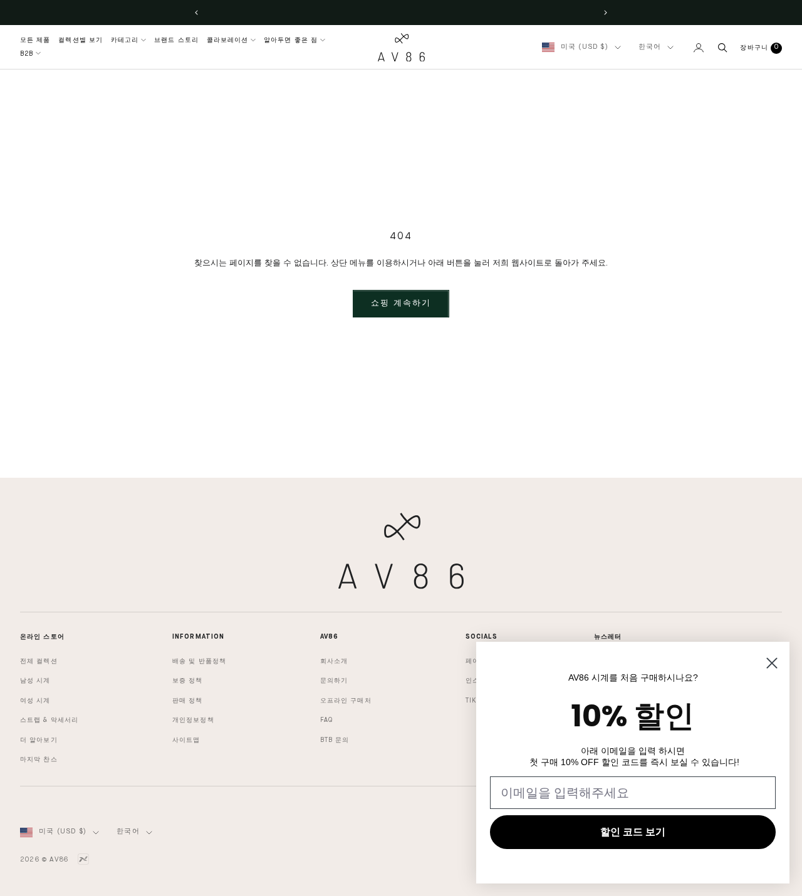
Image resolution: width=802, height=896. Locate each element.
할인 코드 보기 (632, 831)
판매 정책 (187, 701)
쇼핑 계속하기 (401, 303)
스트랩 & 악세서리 (49, 720)
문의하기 (334, 680)
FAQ (326, 720)
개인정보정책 (193, 720)
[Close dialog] (772, 663)
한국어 (650, 47)
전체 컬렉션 (39, 661)
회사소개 (334, 661)
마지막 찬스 (39, 759)
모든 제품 (35, 40)
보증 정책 (187, 680)
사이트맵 (186, 740)
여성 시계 (35, 701)
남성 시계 (35, 680)
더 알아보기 (39, 740)
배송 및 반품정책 (199, 661)
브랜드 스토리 (176, 40)
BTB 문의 (335, 740)
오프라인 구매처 (346, 701)
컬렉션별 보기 (80, 40)
